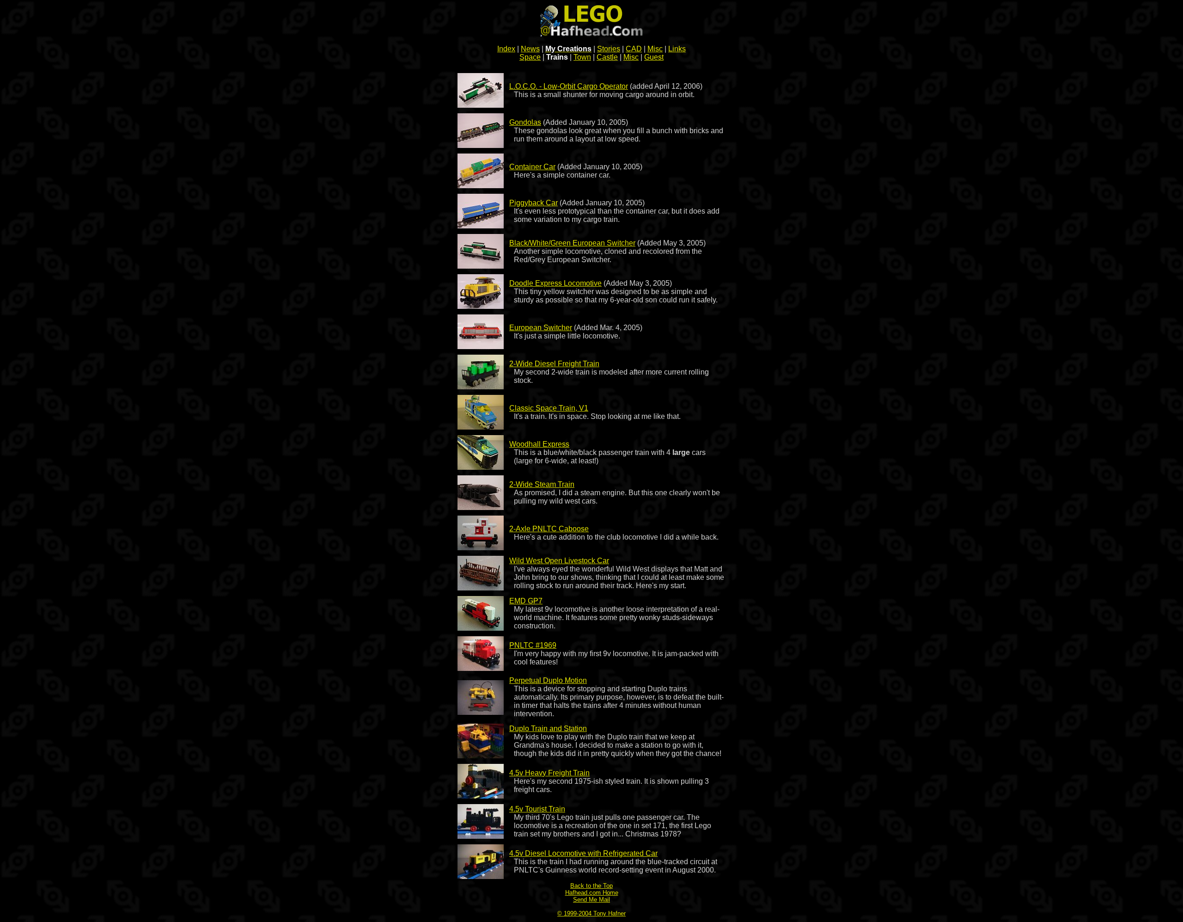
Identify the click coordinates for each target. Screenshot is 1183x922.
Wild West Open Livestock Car (559, 561)
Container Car (532, 167)
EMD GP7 (526, 601)
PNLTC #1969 (532, 645)
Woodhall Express (539, 444)
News (530, 49)
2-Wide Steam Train (541, 484)
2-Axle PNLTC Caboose (549, 529)
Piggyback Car (533, 203)
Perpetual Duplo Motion (548, 680)
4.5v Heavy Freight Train (549, 773)
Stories (608, 49)
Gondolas (525, 122)
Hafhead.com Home (591, 892)
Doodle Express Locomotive (555, 283)
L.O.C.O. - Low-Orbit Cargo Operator (568, 86)
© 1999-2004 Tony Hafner (591, 913)
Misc (655, 49)
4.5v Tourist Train (537, 809)
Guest (654, 57)
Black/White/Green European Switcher (572, 243)
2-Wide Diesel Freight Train (554, 364)
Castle (607, 57)
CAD (634, 49)
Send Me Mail (591, 899)
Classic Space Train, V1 (548, 408)
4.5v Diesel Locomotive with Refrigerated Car (583, 853)
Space (530, 57)
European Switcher (540, 328)
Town (582, 57)
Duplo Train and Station (548, 728)
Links (677, 49)
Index (506, 49)
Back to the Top (591, 885)
